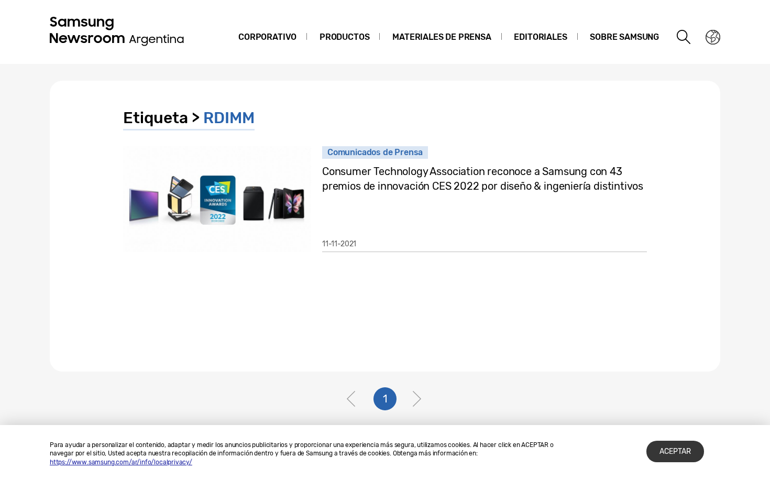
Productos (344, 37)
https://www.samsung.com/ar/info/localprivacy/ (121, 462)
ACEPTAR (675, 451)
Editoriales (540, 37)
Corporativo (267, 37)
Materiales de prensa (441, 37)
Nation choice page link (712, 37)
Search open (684, 37)
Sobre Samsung (624, 37)
